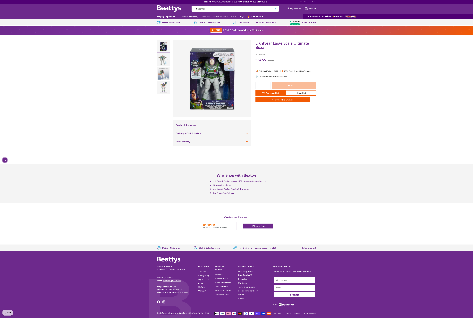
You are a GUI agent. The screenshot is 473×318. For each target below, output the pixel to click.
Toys (242, 16)
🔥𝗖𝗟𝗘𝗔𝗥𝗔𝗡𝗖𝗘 (255, 16)
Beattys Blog (203, 275)
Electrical (206, 16)
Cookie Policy (278, 313)
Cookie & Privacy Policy (248, 291)
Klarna (241, 298)
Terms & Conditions (246, 287)
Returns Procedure (223, 282)
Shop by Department (166, 16)
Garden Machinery (190, 16)
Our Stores (242, 283)
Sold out (293, 85)
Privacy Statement (309, 313)
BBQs (233, 16)
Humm (241, 294)
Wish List (202, 291)
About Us (202, 271)
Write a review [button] (258, 226)
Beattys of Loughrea (169, 313)
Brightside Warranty (224, 290)
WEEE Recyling (221, 286)
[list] (212, 78)
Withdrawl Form (222, 294)
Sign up (294, 294)
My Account (203, 279)
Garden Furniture (220, 16)
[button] (310, 8)
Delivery (218, 274)
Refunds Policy (221, 278)
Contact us (242, 279)
